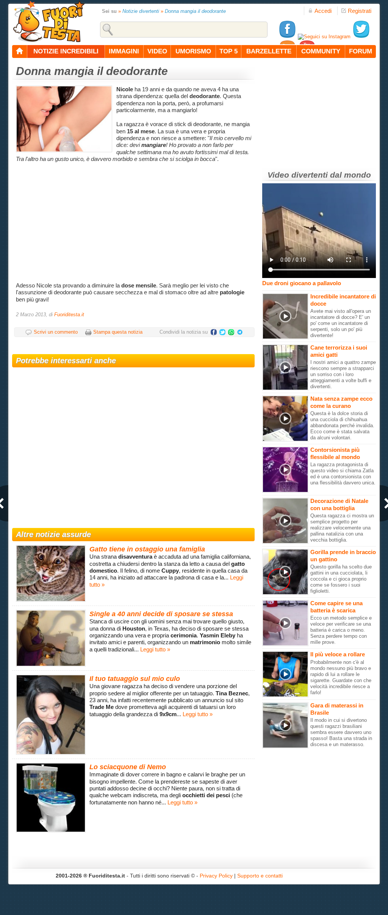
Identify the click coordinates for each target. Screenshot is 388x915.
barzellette (268, 51)
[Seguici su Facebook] (287, 36)
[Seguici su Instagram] (324, 36)
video (157, 51)
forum (360, 51)
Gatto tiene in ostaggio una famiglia (147, 549)
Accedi (323, 11)
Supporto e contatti (260, 876)
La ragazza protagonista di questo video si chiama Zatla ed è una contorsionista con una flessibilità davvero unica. (342, 474)
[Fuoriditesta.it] (48, 21)
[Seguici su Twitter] (361, 36)
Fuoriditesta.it (69, 314)
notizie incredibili (66, 51)
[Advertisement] (134, 222)
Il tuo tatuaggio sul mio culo (134, 678)
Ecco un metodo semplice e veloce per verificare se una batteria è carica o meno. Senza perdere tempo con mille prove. (341, 630)
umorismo (193, 51)
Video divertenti (298, 174)
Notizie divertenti (140, 11)
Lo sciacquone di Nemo (127, 767)
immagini (124, 51)
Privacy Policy (216, 876)
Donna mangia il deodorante (195, 11)
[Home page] (19, 51)
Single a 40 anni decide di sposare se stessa (161, 614)
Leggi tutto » (155, 649)
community (320, 51)
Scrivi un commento (56, 332)
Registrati (359, 11)
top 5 (228, 51)
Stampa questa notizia (117, 332)
